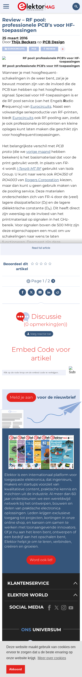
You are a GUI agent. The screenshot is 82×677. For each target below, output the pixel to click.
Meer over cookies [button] (52, 658)
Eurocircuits (15, 48)
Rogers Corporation (42, 180)
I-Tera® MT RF (29, 169)
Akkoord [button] (15, 669)
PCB (33, 48)
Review (50, 48)
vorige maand (38, 152)
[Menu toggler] (6, 6)
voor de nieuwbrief (43, 397)
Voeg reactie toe (40, 333)
